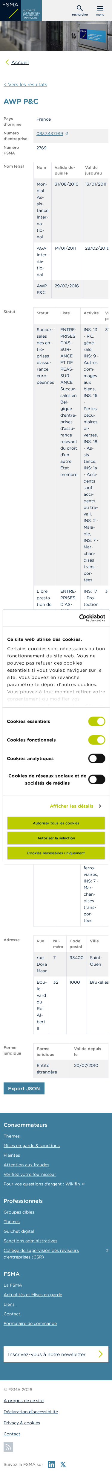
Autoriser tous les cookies (56, 823)
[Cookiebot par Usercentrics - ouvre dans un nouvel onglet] (79, 618)
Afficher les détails (72, 806)
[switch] (96, 739)
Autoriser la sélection (56, 837)
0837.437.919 (49, 133)
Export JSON (24, 1088)
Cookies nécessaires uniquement (56, 852)
